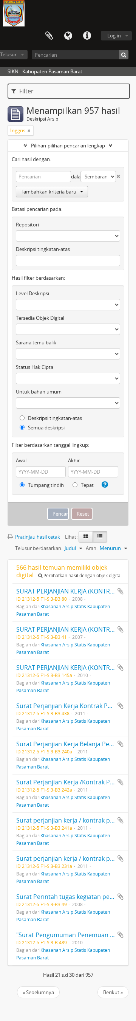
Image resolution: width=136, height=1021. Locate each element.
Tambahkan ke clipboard (120, 591)
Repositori (27, 224)
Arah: (91, 548)
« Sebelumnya (38, 992)
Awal (21, 460)
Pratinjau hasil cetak (37, 536)
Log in (114, 35)
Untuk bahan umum (39, 391)
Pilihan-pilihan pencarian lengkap (68, 145)
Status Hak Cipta (34, 367)
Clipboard (49, 35)
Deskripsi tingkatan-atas (43, 249)
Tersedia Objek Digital (40, 318)
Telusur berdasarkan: (38, 548)
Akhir (74, 460)
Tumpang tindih (45, 485)
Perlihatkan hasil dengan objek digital (82, 575)
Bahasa (68, 35)
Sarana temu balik (36, 342)
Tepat (87, 485)
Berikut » (113, 992)
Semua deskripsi (46, 427)
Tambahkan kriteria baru (48, 191)
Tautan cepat (86, 35)
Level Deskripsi (32, 293)
